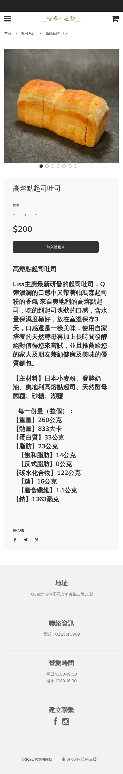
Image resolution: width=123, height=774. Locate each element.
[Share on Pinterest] (37, 539)
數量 (16, 205)
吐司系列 (28, 33)
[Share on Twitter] (26, 539)
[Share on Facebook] (16, 539)
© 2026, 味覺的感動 (37, 759)
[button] (41, 166)
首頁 (7, 33)
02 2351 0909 (67, 634)
